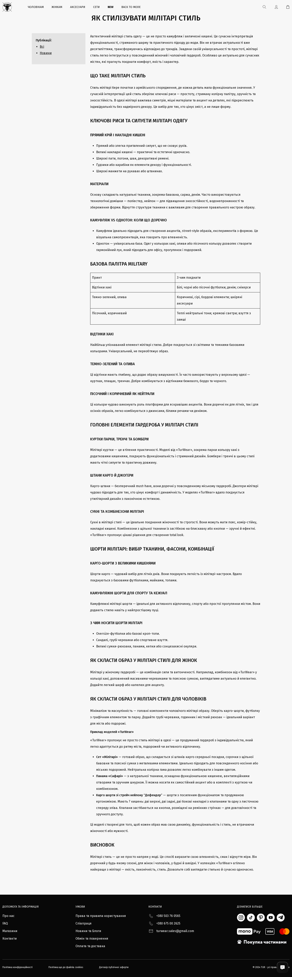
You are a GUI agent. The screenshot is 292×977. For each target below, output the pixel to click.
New (110, 7)
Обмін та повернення (91, 938)
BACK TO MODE (131, 7)
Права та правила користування (100, 916)
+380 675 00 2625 (168, 923)
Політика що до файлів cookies (65, 967)
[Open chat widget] (282, 967)
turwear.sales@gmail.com (175, 931)
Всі (42, 47)
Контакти (9, 938)
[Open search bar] (264, 7)
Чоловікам (36, 7)
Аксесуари (77, 7)
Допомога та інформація (20, 906)
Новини (46, 53)
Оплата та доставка (90, 946)
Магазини (9, 931)
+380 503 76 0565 (168, 916)
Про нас (8, 916)
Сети (96, 7)
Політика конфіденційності (17, 967)
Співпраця (83, 923)
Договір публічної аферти (114, 967)
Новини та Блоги (88, 931)
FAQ (5, 923)
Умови (80, 906)
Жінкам (57, 7)
